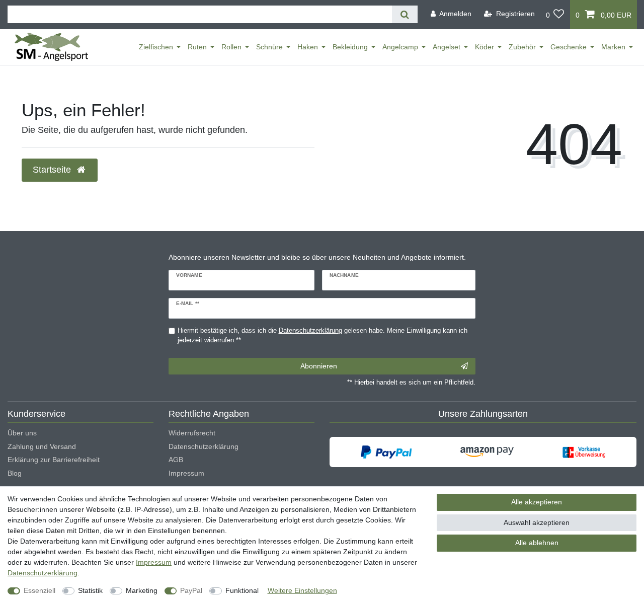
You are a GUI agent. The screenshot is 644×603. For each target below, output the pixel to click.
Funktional (242, 590)
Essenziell (39, 590)
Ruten (197, 47)
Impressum (186, 473)
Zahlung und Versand (42, 446)
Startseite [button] (53, 170)
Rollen (231, 47)
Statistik (90, 590)
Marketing (141, 590)
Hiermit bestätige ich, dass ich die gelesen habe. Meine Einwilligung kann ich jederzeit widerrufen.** (322, 335)
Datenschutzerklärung (203, 446)
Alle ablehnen (536, 543)
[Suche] (405, 14)
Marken (613, 47)
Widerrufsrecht (192, 433)
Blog (15, 473)
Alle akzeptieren (536, 502)
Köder (484, 47)
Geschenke (568, 47)
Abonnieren (318, 366)
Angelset (446, 47)
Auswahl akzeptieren (537, 522)
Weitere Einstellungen (302, 590)
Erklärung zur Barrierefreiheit (54, 460)
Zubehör (522, 47)
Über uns (22, 433)
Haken (307, 47)
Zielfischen (156, 47)
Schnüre (269, 47)
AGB (176, 460)
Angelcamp (400, 47)
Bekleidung (350, 47)
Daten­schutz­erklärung (42, 573)
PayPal (191, 590)
